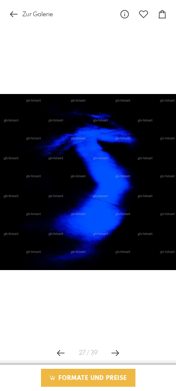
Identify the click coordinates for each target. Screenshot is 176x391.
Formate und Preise (91, 378)
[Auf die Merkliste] (143, 14)
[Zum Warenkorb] (162, 14)
